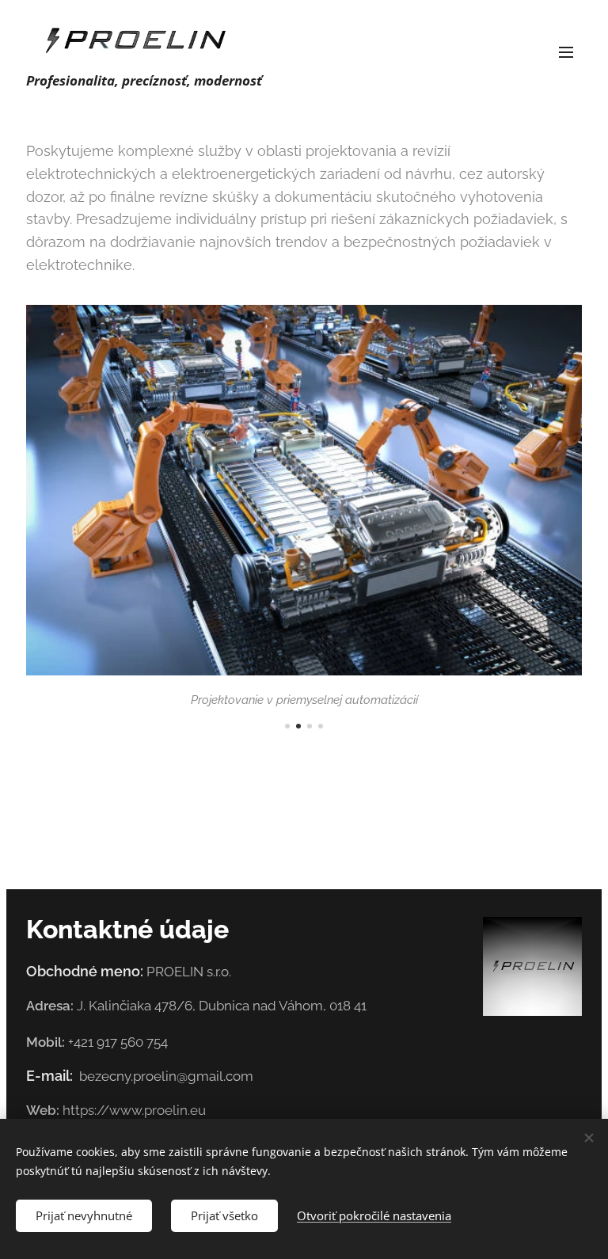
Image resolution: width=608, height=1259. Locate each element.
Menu (566, 51)
